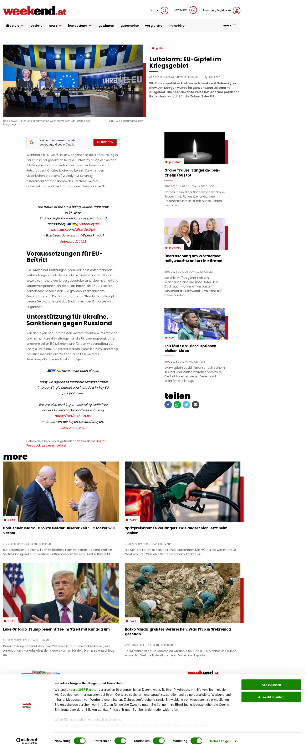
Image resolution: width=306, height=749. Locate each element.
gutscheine (130, 26)
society (36, 26)
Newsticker (180, 9)
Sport (172, 337)
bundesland (77, 26)
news (53, 26)
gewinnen (106, 26)
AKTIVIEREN (105, 142)
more (227, 25)
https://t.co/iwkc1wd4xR (73, 416)
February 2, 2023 (73, 241)
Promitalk (175, 162)
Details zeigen (220, 741)
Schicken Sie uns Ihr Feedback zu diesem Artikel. (66, 443)
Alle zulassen (271, 685)
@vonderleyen (87, 224)
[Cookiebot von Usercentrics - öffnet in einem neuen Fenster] (27, 741)
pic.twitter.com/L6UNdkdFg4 (73, 229)
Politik (159, 48)
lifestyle (12, 26)
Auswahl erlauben (271, 697)
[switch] (120, 740)
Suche (154, 10)
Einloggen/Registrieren (217, 10)
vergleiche (153, 26)
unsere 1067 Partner (82, 689)
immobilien (178, 26)
